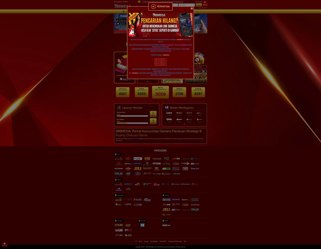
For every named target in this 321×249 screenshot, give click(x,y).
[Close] (191, 8)
